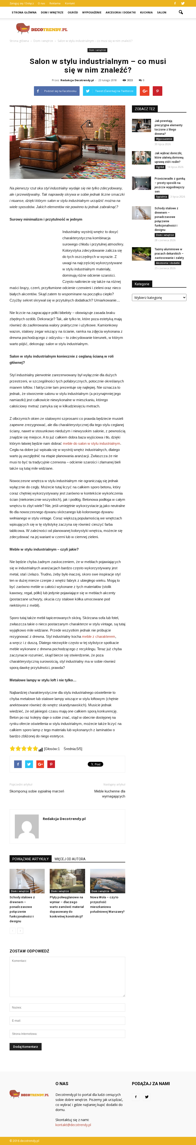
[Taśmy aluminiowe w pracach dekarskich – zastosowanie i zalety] (141, 254)
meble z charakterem (98, 636)
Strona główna (24, 12)
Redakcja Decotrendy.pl (77, 80)
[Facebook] (175, 3)
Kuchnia (146, 12)
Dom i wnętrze (52, 12)
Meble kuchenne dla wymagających (109, 793)
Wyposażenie (91, 12)
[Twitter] (182, 3)
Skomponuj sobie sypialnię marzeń (37, 791)
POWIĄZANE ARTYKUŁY (30, 859)
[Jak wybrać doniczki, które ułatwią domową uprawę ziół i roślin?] (141, 158)
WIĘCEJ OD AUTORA (70, 859)
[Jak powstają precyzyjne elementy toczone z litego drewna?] (141, 125)
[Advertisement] (130, 29)
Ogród (73, 12)
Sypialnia (161, 196)
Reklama (54, 3)
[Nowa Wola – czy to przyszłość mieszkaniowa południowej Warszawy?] (107, 881)
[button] (180, 12)
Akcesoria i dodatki (121, 12)
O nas (41, 3)
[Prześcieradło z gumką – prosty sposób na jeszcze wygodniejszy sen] (141, 183)
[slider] (24, 748)
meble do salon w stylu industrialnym (91, 443)
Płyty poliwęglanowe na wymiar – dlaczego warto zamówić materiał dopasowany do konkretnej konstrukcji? (67, 906)
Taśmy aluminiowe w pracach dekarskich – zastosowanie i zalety (169, 254)
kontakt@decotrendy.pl (73, 1124)
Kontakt (70, 3)
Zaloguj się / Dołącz (22, 3)
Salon (161, 12)
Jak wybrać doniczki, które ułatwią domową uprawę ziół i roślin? (169, 158)
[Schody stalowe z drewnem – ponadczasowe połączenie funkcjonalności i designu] (27, 881)
